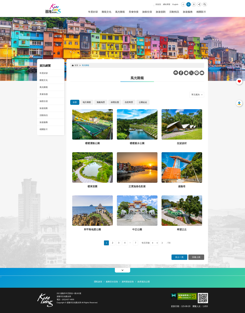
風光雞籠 (120, 11)
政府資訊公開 (143, 282)
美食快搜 (133, 11)
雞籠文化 (106, 11)
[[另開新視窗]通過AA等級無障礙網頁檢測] (187, 296)
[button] (162, 242)
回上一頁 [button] (179, 257)
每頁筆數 (146, 243)
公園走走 (143, 102)
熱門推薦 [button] (239, 81)
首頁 (76, 65)
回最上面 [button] (196, 257)
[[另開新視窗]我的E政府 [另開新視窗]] (173, 296)
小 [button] (183, 4)
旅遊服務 (188, 11)
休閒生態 (115, 102)
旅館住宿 (147, 11)
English (175, 4)
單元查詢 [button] (195, 94)
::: (154, 5)
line (196, 73)
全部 (75, 102)
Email (202, 73)
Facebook (181, 73)
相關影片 (201, 11)
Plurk (186, 73)
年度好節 (93, 11)
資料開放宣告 (128, 282)
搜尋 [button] (205, 4)
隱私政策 (98, 282)
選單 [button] (122, 270)
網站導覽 (166, 4)
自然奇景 (129, 102)
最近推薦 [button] (239, 103)
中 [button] (189, 4)
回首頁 (158, 4)
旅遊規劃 (161, 11)
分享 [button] (199, 4)
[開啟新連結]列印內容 (175, 72)
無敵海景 (101, 102)
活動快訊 (174, 11)
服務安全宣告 (112, 282)
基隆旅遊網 (53, 8)
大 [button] (194, 4)
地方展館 (87, 102)
